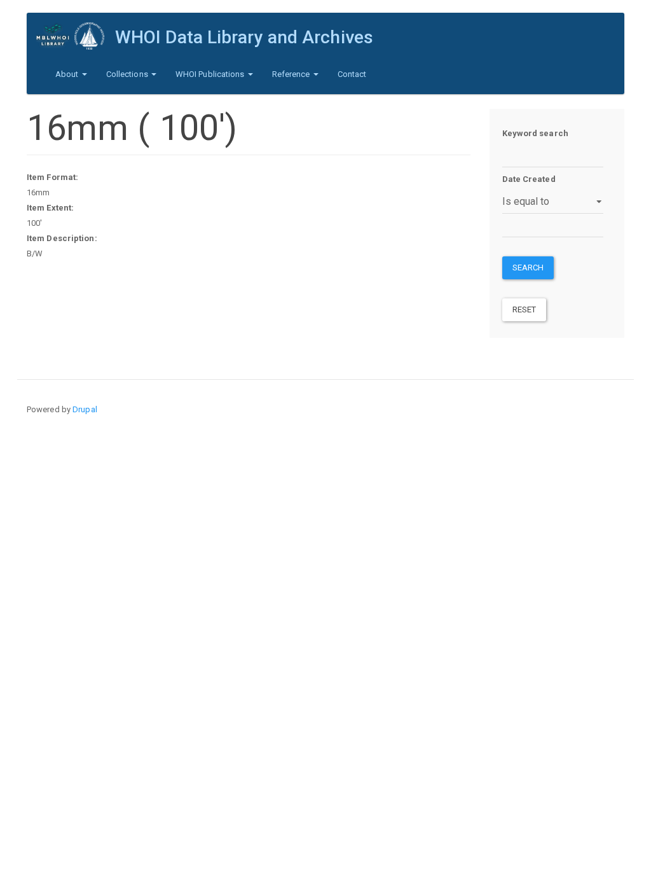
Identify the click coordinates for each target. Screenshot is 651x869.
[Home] (75, 36)
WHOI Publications (211, 74)
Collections (128, 74)
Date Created (529, 179)
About (68, 74)
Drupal (84, 409)
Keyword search (535, 133)
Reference (292, 74)
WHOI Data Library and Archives (244, 37)
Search (528, 267)
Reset (524, 309)
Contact (352, 74)
